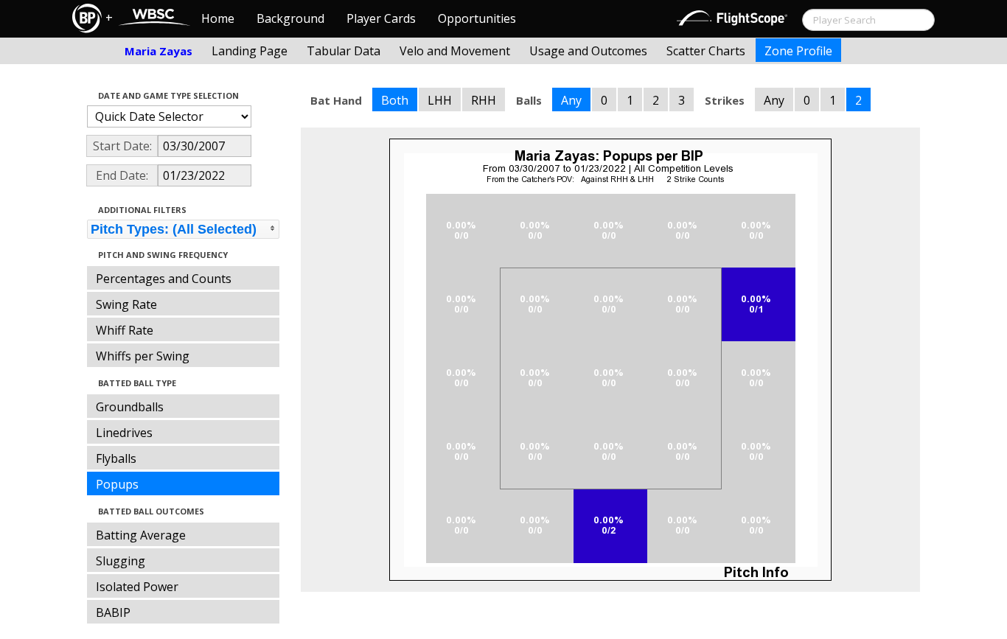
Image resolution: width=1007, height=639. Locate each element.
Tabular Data (343, 51)
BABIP (113, 612)
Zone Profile (798, 51)
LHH (440, 100)
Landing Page (250, 51)
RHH (483, 100)
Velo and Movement (455, 51)
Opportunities (477, 18)
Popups (117, 484)
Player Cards (381, 18)
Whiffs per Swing (142, 356)
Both (394, 100)
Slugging (120, 561)
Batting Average (141, 535)
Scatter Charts (705, 51)
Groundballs (130, 407)
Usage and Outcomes (588, 51)
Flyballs (116, 458)
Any (571, 100)
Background (290, 18)
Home (217, 18)
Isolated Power (137, 587)
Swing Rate (126, 304)
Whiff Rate (124, 330)
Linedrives (124, 433)
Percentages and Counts (163, 278)
